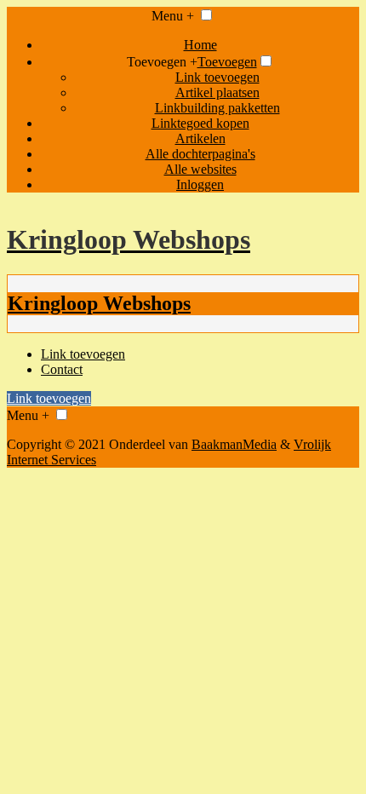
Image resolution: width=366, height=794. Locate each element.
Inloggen (200, 184)
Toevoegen (227, 62)
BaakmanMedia (234, 444)
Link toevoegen (217, 77)
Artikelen (200, 138)
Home (200, 44)
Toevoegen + (162, 62)
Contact (62, 369)
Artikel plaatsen (217, 92)
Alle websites (200, 169)
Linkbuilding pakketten (217, 108)
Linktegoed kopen (200, 123)
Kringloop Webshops (99, 303)
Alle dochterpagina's (200, 154)
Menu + (173, 16)
